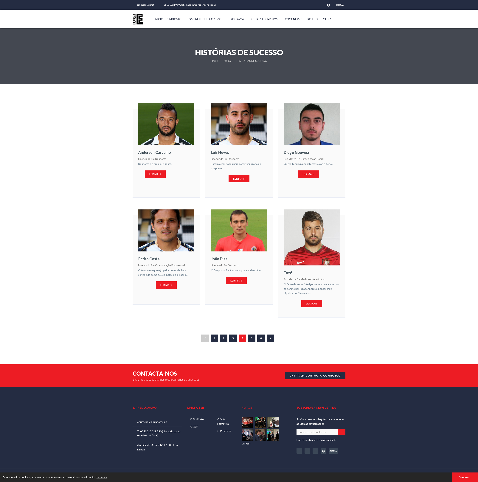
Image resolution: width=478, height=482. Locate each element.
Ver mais (246, 443)
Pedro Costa (149, 258)
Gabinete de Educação (205, 19)
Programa (237, 19)
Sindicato (174, 19)
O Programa (224, 431)
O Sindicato (197, 419)
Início (158, 19)
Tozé (288, 272)
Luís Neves (220, 152)
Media (327, 19)
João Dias (219, 258)
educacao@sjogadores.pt (152, 421)
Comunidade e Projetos (302, 19)
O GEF (194, 426)
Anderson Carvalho (154, 152)
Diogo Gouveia (296, 152)
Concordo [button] (465, 477)
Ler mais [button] (102, 477)
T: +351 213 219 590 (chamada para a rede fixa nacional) (159, 433)
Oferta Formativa (264, 19)
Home (214, 60)
